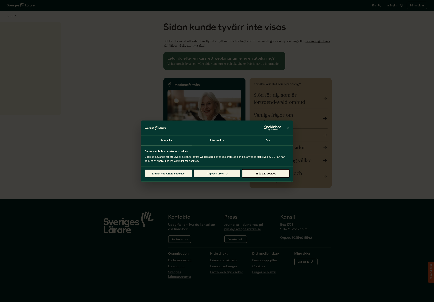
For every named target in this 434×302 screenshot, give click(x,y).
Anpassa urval (215, 173)
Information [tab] (217, 140)
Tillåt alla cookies (266, 173)
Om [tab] (268, 140)
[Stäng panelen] (288, 128)
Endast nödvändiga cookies (168, 173)
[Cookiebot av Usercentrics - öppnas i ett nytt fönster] (266, 128)
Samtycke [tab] (166, 140)
